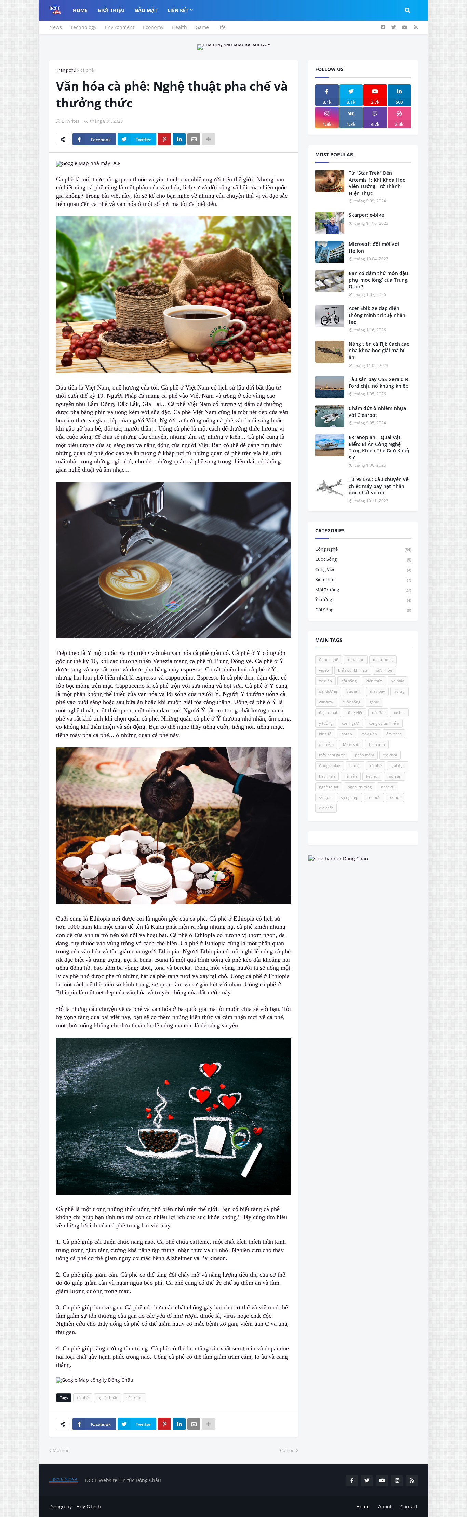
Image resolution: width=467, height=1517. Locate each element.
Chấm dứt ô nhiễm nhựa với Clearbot (377, 411)
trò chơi (390, 754)
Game (202, 27)
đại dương (328, 691)
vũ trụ (399, 691)
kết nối (372, 776)
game (374, 701)
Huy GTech (88, 1506)
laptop (346, 733)
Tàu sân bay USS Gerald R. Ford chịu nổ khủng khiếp (379, 382)
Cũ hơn (287, 1450)
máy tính (369, 733)
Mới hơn (61, 1450)
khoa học (355, 659)
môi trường (363, 589)
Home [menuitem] (80, 10)
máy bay (377, 691)
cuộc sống (363, 559)
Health (179, 27)
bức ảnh (353, 691)
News (55, 27)
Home (363, 1506)
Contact (409, 1506)
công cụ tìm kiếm (384, 723)
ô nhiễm (326, 744)
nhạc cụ (388, 786)
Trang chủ (66, 70)
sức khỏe (134, 1397)
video (324, 670)
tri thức (374, 797)
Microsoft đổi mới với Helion (374, 247)
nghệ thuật (107, 1397)
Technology (83, 27)
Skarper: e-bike (366, 215)
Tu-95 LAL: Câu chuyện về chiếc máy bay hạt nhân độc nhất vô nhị (379, 486)
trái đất (378, 712)
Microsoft (351, 744)
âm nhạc (393, 733)
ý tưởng (363, 599)
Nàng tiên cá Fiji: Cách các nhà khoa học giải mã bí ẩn (379, 350)
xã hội (394, 797)
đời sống (363, 610)
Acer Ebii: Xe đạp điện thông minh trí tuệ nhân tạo (377, 315)
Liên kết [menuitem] (178, 10)
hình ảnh (377, 744)
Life (221, 27)
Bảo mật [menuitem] (146, 10)
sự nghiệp (349, 797)
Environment (119, 27)
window (326, 701)
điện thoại (328, 712)
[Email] (193, 139)
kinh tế (325, 733)
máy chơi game (332, 754)
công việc (363, 569)
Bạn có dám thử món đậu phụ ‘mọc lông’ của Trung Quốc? (378, 280)
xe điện (325, 680)
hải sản (350, 776)
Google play (329, 765)
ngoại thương (360, 786)
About (385, 1506)
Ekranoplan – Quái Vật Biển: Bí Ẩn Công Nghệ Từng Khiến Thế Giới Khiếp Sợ (380, 447)
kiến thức (363, 579)
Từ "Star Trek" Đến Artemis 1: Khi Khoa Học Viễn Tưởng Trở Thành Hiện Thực (377, 183)
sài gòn (325, 797)
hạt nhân (327, 776)
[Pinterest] (164, 139)
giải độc (397, 765)
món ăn (394, 776)
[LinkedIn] (179, 139)
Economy (153, 27)
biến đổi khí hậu (352, 670)
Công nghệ (363, 549)
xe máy (397, 680)
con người (351, 723)
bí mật (355, 765)
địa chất (326, 807)
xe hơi (399, 712)
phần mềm (364, 754)
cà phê (87, 70)
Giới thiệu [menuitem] (111, 10)
